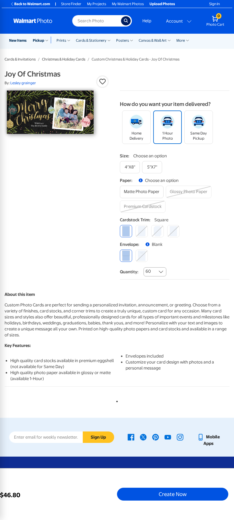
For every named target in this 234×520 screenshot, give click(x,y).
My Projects (96, 4)
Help (146, 20)
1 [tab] (116, 400)
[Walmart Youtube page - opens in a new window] (167, 436)
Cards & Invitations (20, 59)
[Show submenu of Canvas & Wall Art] (169, 40)
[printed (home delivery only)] (142, 256)
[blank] (126, 256)
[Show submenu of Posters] (131, 40)
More (180, 40)
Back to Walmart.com (32, 4)
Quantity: (129, 271)
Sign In (214, 4)
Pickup (38, 40)
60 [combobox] (148, 271)
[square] (126, 231)
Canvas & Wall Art (153, 40)
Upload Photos (162, 4)
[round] (142, 231)
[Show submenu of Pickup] (48, 40)
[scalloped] (173, 231)
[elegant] (157, 231)
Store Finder (71, 4)
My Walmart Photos (128, 4)
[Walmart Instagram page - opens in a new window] (180, 436)
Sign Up (98, 437)
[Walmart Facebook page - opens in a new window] (131, 436)
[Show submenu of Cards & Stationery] (109, 40)
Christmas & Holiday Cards (63, 59)
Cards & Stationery (91, 40)
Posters (122, 40)
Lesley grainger (23, 83)
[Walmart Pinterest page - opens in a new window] (155, 436)
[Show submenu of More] (187, 40)
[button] (102, 81)
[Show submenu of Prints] (68, 40)
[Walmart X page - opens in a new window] (143, 436)
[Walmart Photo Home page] (36, 20)
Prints (61, 40)
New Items (18, 40)
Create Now (173, 494)
